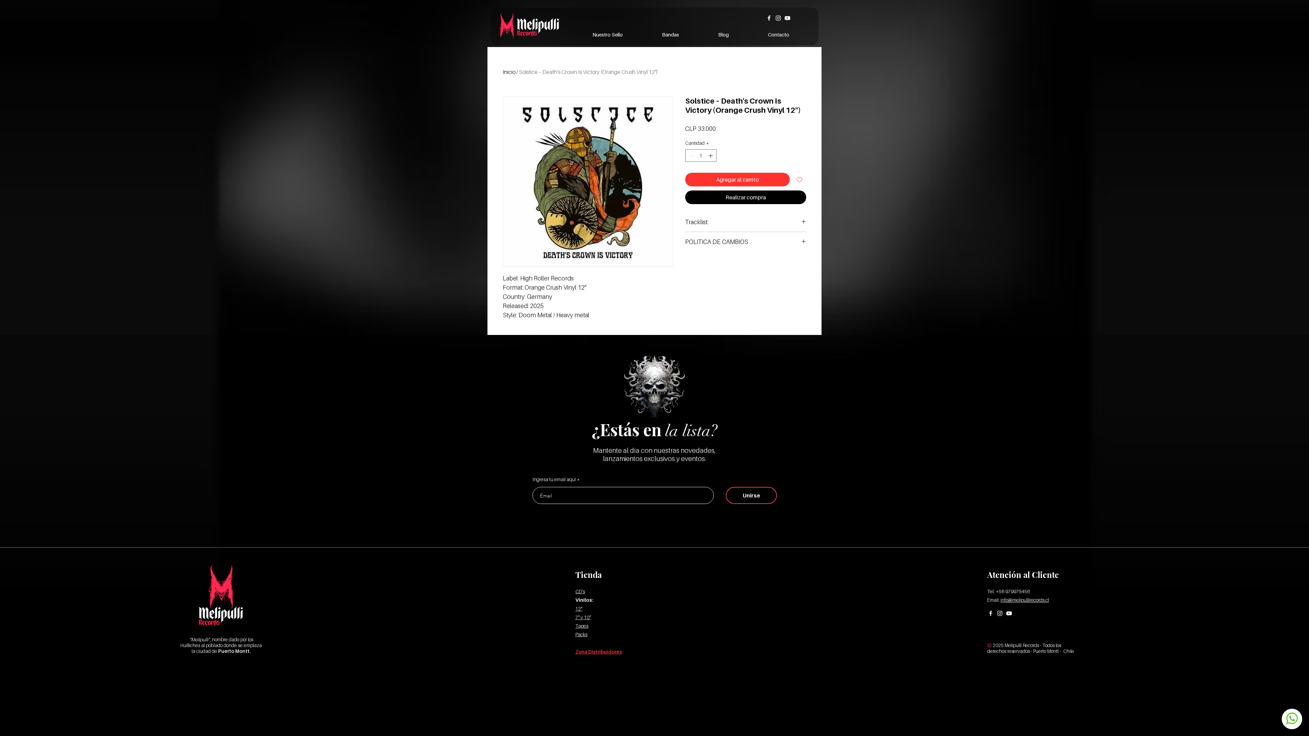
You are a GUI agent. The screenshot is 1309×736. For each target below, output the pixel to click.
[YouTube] (787, 18)
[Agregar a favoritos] (799, 179)
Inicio (509, 71)
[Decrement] (690, 156)
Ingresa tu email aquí (554, 479)
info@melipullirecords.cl (1024, 600)
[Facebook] (769, 18)
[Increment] (711, 156)
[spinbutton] (701, 156)
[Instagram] (778, 18)
